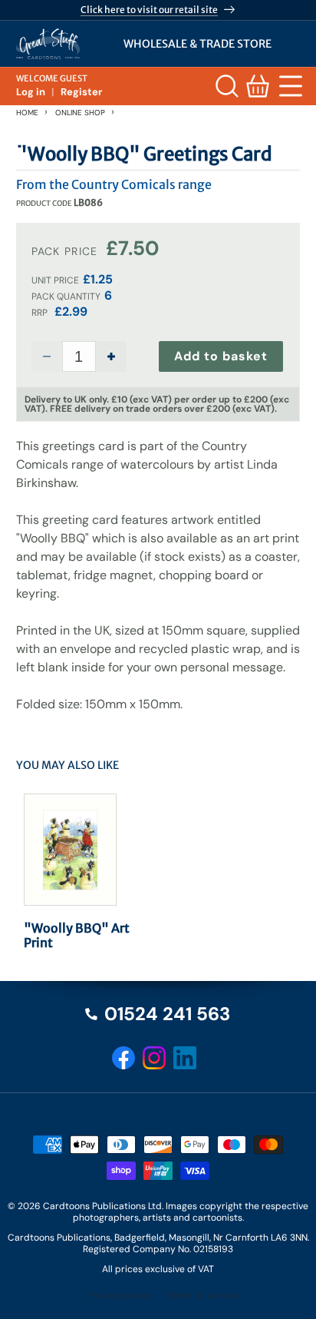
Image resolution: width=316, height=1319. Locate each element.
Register (81, 91)
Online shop (80, 113)
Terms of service (203, 1295)
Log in (30, 91)
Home (27, 113)
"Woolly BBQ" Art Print (77, 935)
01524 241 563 (167, 1014)
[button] (288, 86)
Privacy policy (121, 1295)
